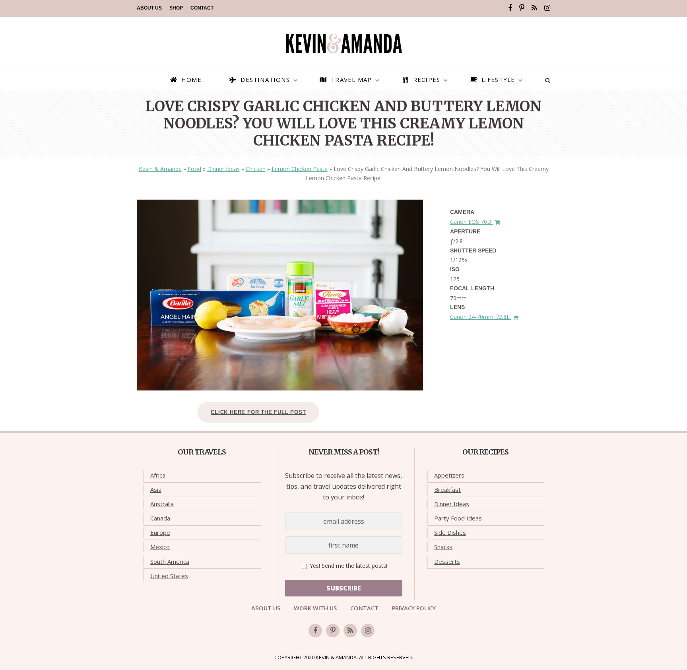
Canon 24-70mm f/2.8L (480, 316)
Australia (162, 504)
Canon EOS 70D (471, 221)
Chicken (256, 169)
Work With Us (315, 608)
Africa (157, 475)
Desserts (447, 561)
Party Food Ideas (458, 518)
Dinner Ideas (223, 169)
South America (169, 561)
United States (169, 576)
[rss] (534, 8)
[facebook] (510, 8)
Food (194, 169)
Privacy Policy (414, 608)
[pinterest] (521, 8)
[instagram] (547, 8)
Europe (160, 532)
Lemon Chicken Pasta (300, 169)
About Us (149, 8)
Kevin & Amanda (160, 169)
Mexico (160, 547)
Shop (176, 8)
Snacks (443, 547)
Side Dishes (450, 532)
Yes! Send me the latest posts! (347, 565)
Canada (160, 518)
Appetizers (449, 475)
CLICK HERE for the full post (258, 412)
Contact (201, 8)
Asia (155, 489)
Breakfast (447, 489)
